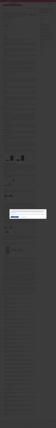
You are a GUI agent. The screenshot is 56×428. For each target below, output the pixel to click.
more (14, 212)
